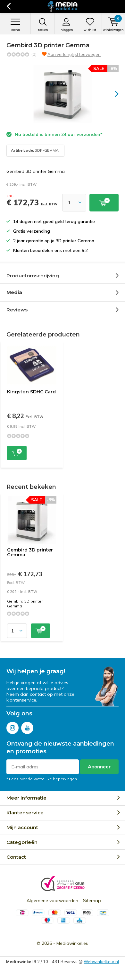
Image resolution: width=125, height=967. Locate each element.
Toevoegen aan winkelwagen (17, 453)
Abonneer (99, 767)
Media (14, 292)
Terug (8, 6)
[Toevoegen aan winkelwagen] (104, 202)
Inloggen (66, 30)
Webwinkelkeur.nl (101, 961)
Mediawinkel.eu (72, 943)
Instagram (12, 728)
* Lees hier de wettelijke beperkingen (41, 778)
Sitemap (92, 900)
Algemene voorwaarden (52, 900)
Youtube (27, 728)
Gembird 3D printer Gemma (30, 552)
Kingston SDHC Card (31, 392)
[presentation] (112, 93)
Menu (15, 30)
